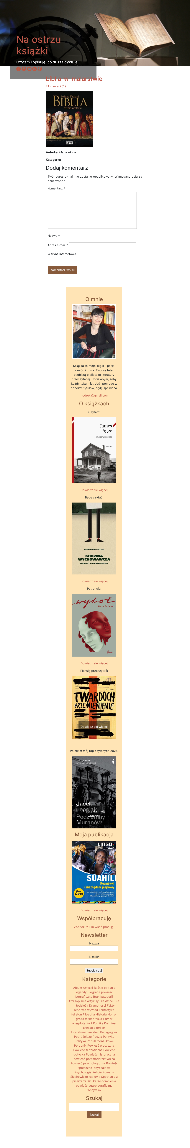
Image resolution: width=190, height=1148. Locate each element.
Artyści (88, 988)
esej (103, 1005)
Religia (97, 1072)
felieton (76, 1014)
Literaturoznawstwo (85, 1032)
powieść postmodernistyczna (94, 1059)
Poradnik (80, 1045)
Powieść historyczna (100, 1054)
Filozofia (89, 1014)
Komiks (98, 1023)
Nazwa (54, 235)
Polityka (108, 1036)
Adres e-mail (58, 245)
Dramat (94, 1005)
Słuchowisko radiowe (85, 1076)
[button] (75, 705)
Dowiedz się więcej (94, 490)
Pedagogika (108, 1032)
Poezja (97, 1036)
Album (77, 988)
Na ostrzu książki (38, 45)
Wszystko (94, 1090)
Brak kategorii (103, 996)
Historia (101, 1014)
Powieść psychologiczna (88, 1063)
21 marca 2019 (56, 86)
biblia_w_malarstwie (74, 78)
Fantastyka (106, 1010)
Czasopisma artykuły (84, 1001)
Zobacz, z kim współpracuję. (94, 927)
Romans (108, 1072)
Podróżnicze (83, 1036)
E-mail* (94, 957)
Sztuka (91, 1081)
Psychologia (82, 1072)
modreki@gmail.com (94, 395)
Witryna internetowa (62, 254)
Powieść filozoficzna (87, 1050)
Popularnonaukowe (100, 1041)
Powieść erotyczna (100, 1045)
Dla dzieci (107, 1001)
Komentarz (56, 188)
